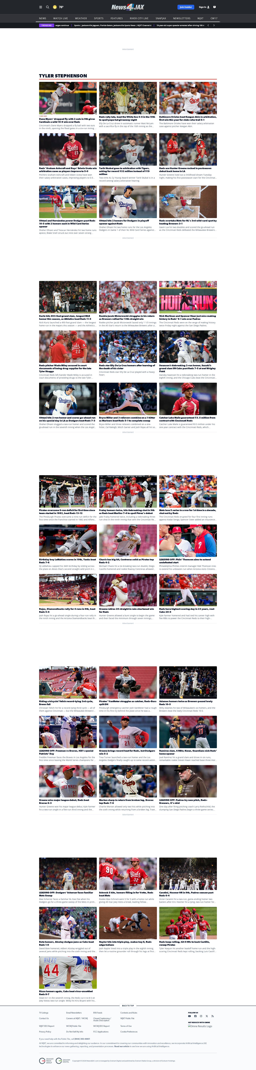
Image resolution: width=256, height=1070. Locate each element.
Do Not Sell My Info (74, 1032)
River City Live (139, 18)
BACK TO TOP (128, 1005)
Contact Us (44, 1018)
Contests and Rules (128, 1013)
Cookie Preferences (128, 1032)
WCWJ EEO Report (101, 1026)
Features (117, 18)
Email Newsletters (74, 1013)
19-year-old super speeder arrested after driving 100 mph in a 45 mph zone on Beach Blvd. (142, 25)
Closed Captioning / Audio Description (102, 1019)
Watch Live (60, 18)
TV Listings (43, 1013)
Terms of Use (126, 1026)
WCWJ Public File (73, 1026)
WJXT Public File (127, 1018)
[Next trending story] (213, 25)
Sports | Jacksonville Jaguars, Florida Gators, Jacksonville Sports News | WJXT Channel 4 (58, 25)
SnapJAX (161, 18)
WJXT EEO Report (46, 1026)
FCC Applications (100, 1032)
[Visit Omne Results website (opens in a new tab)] (202, 1029)
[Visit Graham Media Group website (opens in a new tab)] (46, 1061)
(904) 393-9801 (82, 1039)
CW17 (214, 18)
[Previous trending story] (208, 25)
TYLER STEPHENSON (63, 76)
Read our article (121, 1046)
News (42, 18)
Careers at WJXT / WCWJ (77, 1018)
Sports (99, 18)
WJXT (200, 18)
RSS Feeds (97, 1013)
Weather (81, 18)
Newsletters (182, 18)
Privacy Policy (45, 1032)
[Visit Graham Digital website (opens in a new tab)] (63, 1061)
